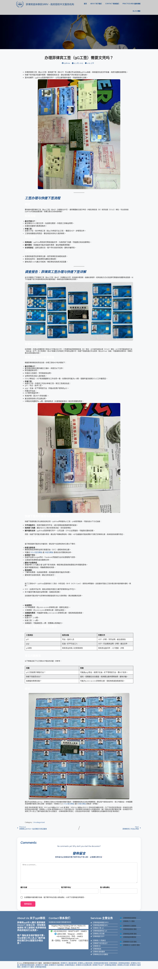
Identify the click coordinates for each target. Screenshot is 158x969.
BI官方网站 (49, 552)
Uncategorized (39, 822)
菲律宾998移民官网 (85, 963)
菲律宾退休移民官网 (101, 963)
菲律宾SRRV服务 (42, 965)
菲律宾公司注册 (123, 965)
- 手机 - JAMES (69, 936)
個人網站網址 (105, 887)
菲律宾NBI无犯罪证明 (83, 965)
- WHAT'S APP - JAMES (70, 931)
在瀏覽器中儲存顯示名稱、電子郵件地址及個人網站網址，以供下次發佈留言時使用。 (54, 897)
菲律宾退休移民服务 (27, 965)
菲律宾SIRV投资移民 (56, 965)
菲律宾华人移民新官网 (69, 963)
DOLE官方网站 (36, 552)
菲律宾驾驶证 (70, 965)
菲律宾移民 (113, 963)
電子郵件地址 (66, 887)
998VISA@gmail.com (69, 938)
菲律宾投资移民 (124, 963)
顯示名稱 (24, 887)
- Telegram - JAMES (70, 934)
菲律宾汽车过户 (98, 965)
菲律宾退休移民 (40, 967)
